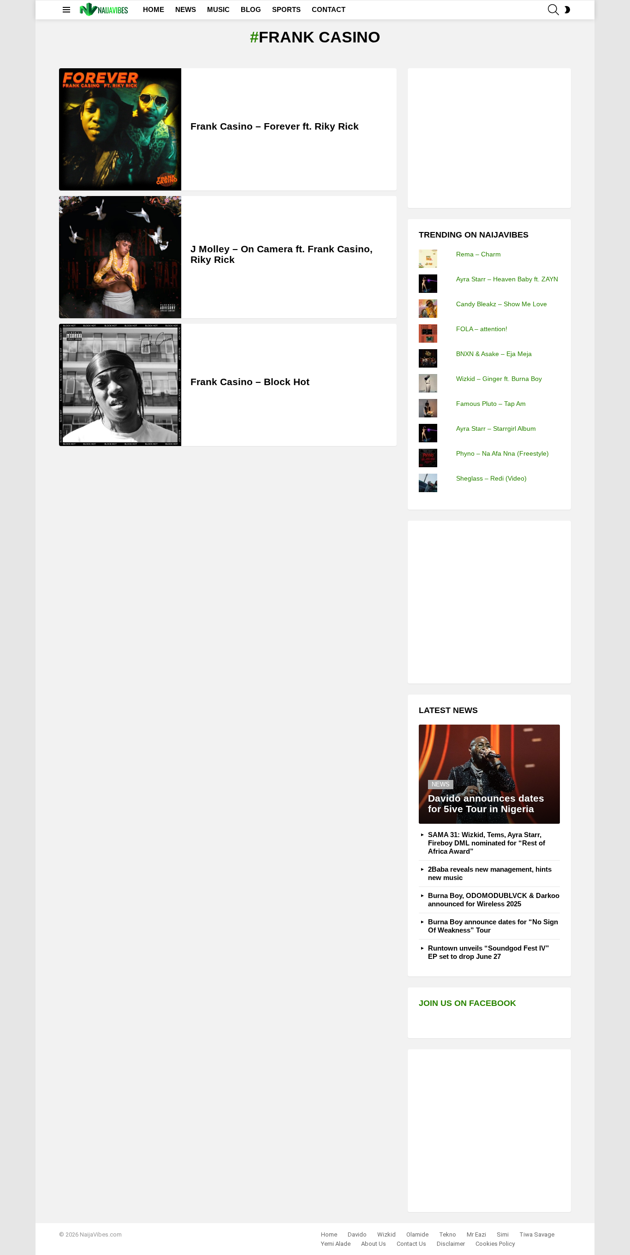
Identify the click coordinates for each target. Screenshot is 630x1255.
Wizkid (386, 1234)
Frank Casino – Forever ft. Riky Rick (274, 126)
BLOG (251, 9)
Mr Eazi (476, 1234)
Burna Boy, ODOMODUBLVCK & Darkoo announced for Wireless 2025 (493, 900)
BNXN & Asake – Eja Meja (494, 353)
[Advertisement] (488, 137)
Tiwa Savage (536, 1234)
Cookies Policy (495, 1243)
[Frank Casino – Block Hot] (120, 385)
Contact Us (411, 1243)
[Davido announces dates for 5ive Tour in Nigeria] (489, 774)
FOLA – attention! (481, 329)
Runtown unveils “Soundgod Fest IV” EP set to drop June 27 (488, 952)
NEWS (185, 9)
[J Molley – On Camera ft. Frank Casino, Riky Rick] (120, 257)
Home (329, 1234)
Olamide (417, 1234)
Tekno (447, 1234)
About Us (373, 1243)
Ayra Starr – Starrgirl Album (496, 428)
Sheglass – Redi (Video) (491, 478)
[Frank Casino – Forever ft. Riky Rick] (120, 129)
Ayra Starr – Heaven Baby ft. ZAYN (507, 279)
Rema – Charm (478, 254)
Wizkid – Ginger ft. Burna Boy (499, 378)
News (441, 784)
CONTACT (328, 9)
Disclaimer (451, 1243)
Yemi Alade (336, 1243)
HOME (153, 9)
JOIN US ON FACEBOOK (467, 1003)
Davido (357, 1234)
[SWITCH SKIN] (567, 9)
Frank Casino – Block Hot (249, 381)
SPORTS (286, 9)
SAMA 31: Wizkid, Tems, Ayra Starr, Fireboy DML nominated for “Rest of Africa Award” (486, 843)
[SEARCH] (553, 9)
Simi (503, 1234)
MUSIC (218, 9)
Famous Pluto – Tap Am (491, 403)
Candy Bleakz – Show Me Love (501, 304)
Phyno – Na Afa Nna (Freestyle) (502, 453)
